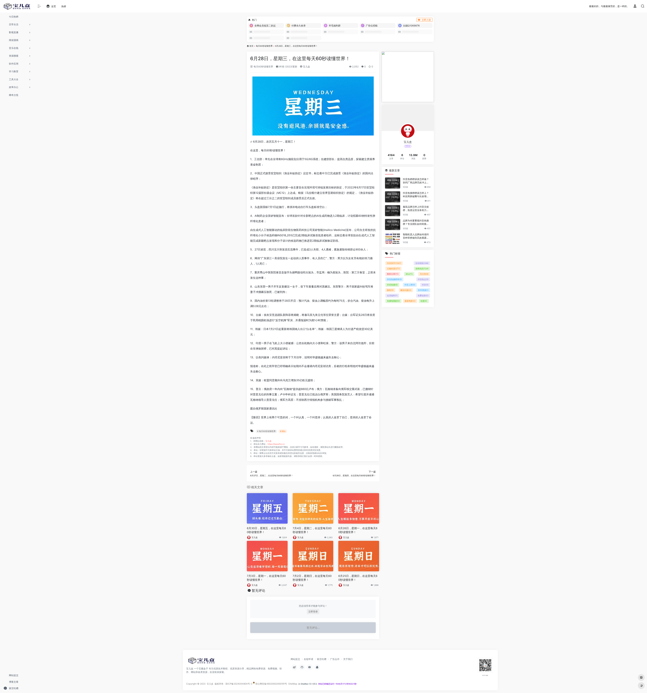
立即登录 (313, 611)
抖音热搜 (392, 284)
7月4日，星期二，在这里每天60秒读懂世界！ (312, 530)
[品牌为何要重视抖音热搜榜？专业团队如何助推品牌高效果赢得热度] (392, 224)
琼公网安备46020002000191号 (271, 683)
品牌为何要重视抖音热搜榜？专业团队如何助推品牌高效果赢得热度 (416, 222)
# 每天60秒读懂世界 (266, 431)
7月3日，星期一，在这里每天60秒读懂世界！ (266, 577)
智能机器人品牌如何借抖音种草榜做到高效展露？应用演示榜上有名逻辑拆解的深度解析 (416, 236)
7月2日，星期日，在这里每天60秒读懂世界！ (312, 577)
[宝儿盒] (201, 661)
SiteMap (292, 683)
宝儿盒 (306, 66)
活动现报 (421, 263)
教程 (390, 290)
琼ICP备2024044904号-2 (238, 683)
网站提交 (295, 659)
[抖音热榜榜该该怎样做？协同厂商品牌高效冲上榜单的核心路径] (392, 183)
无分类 (424, 274)
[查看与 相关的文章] (251, 141)
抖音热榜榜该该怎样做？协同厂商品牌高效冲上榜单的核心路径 (416, 181)
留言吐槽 (321, 659)
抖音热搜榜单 (394, 279)
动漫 (423, 301)
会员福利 (392, 295)
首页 (251, 46)
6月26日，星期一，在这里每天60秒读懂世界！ (357, 530)
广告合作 (335, 659)
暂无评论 (258, 591)
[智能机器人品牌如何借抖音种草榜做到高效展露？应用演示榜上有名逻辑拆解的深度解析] (392, 238)
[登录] (635, 6)
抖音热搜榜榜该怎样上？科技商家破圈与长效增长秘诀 (416, 194)
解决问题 (405, 290)
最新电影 (410, 301)
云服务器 (393, 268)
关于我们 (348, 659)
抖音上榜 (410, 284)
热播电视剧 (393, 301)
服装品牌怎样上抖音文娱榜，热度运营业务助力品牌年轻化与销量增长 (416, 208)
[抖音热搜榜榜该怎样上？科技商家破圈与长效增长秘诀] (392, 196)
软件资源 (423, 290)
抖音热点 (423, 279)
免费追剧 (423, 295)
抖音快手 (394, 263)
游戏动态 (421, 268)
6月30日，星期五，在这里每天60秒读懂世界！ (266, 530)
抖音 (425, 284)
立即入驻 (426, 19)
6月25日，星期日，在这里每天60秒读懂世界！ (357, 577)
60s (409, 274)
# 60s (282, 431)
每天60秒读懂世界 (264, 46)
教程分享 (392, 274)
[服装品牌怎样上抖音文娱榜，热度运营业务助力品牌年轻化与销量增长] (392, 210)
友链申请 (308, 659)
